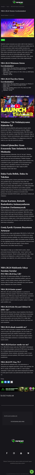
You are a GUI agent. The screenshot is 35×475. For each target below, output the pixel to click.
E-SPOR (22, 421)
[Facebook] (5, 382)
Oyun (8, 6)
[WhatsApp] (2, 382)
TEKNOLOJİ (17, 421)
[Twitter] (8, 382)
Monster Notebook (4, 15)
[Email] (11, 382)
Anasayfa (3, 6)
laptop (30, 461)
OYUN (12, 421)
